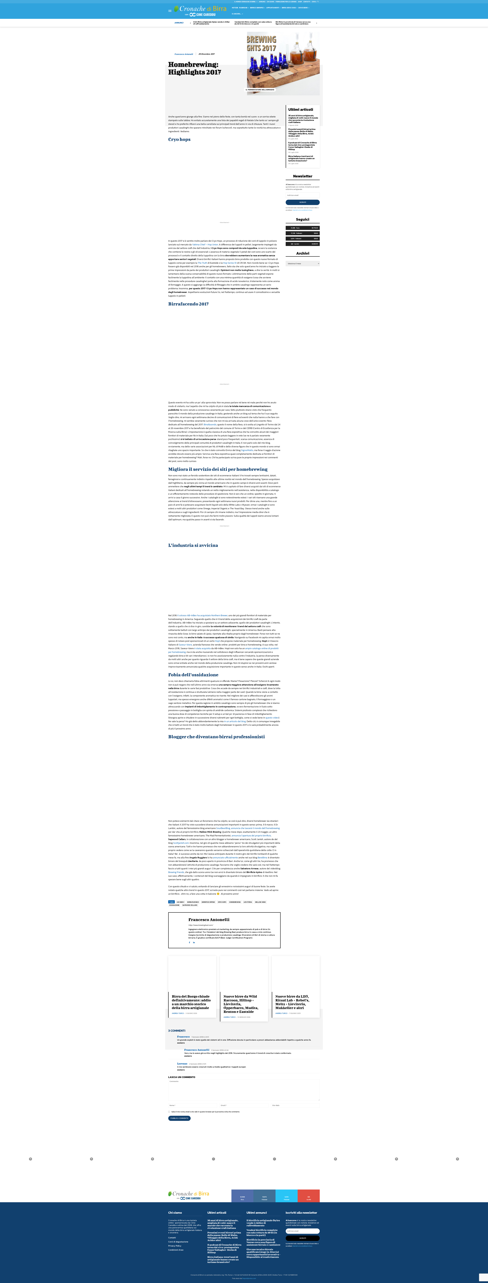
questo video (272, 717)
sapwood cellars (189, 905)
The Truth (202, 263)
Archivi (302, 254)
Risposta (181, 1043)
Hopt (217, 641)
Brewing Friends (176, 872)
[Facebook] (189, 942)
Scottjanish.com (181, 843)
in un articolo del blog (235, 721)
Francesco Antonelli (183, 54)
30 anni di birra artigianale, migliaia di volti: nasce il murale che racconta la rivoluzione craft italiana (303, 119)
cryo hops (222, 902)
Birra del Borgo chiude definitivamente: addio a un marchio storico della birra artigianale (191, 1002)
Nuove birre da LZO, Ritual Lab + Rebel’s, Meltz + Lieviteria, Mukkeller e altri (292, 1002)
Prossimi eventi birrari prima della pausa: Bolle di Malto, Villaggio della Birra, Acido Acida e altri (301, 132)
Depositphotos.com (249, 1278)
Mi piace (315, 228)
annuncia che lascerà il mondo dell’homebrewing (255, 828)
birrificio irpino (208, 902)
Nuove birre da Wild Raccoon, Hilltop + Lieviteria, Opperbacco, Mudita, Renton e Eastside (241, 1004)
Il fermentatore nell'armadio (260, 90)
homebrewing (235, 902)
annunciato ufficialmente (225, 857)
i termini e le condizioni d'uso (302, 210)
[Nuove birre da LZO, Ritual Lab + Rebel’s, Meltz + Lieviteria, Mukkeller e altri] (296, 974)
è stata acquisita (202, 648)
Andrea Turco (178, 1013)
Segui (316, 233)
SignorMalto (247, 450)
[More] (254, 107)
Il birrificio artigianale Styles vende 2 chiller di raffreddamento (211, 22)
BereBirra (262, 857)
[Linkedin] (194, 942)
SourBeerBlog (223, 828)
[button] (316, 1)
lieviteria (248, 902)
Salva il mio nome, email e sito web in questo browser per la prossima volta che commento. (205, 1112)
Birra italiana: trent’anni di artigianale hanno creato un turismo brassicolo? (301, 158)
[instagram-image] (30, 1159)
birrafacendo (193, 902)
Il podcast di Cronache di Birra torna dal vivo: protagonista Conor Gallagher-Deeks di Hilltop (302, 146)
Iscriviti (303, 202)
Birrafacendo (210, 424)
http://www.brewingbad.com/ (200, 925)
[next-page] (316, 23)
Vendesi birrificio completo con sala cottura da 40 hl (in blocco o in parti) (253, 22)
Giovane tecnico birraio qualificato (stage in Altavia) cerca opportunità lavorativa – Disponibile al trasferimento (264, 1253)
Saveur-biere (185, 644)
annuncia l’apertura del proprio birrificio (251, 835)
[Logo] (200, 10)
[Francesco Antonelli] (171, 54)
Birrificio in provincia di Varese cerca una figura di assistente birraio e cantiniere (293, 22)
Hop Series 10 (230, 263)
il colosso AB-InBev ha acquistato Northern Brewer (202, 615)
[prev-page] (190, 23)
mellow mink (260, 902)
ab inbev (180, 902)
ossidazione (174, 905)
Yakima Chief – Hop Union (205, 244)
